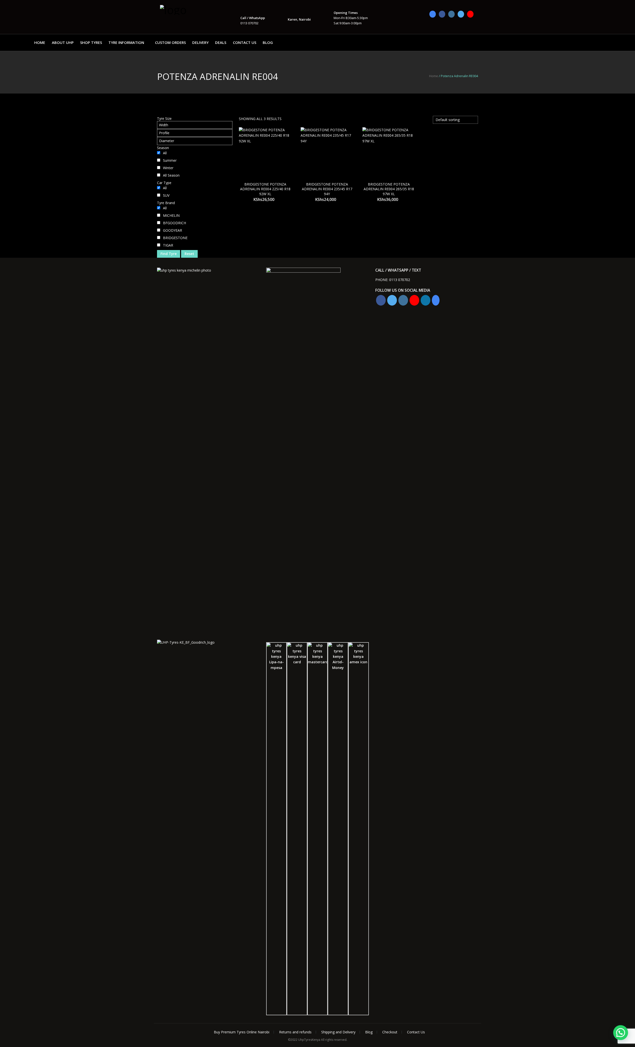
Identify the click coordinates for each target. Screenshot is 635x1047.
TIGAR (168, 245)
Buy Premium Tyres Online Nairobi (241, 1032)
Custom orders (170, 42)
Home (39, 42)
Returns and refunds (295, 1032)
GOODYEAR (172, 230)
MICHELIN (171, 215)
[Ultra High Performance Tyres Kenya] (185, 9)
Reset (189, 253)
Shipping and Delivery (338, 1032)
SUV (166, 195)
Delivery (200, 42)
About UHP (63, 42)
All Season (171, 175)
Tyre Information (126, 42)
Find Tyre (168, 253)
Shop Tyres (91, 42)
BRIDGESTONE (175, 237)
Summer (170, 160)
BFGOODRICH (174, 223)
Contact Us (244, 42)
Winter (168, 167)
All (165, 153)
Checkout (389, 1032)
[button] (620, 1032)
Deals (220, 42)
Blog (268, 42)
